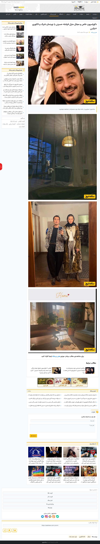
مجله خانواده (29, 14)
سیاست (95, 14)
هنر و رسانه (53, 14)
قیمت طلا (50, 493)
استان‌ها (95, 18)
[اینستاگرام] (46, 516)
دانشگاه (61, 14)
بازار (36, 14)
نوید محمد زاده (73, 537)
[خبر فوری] (1, 166)
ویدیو (21, 14)
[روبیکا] (50, 516)
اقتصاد (75, 14)
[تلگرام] (42, 516)
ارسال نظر (33, 436)
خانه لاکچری (82, 537)
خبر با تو (8, 14)
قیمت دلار (50, 497)
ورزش (68, 14)
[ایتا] (53, 516)
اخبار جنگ (50, 500)
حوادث (81, 14)
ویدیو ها (50, 508)
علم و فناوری (44, 14)
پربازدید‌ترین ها (50, 504)
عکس (15, 14)
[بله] (57, 516)
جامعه (88, 14)
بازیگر (89, 537)
